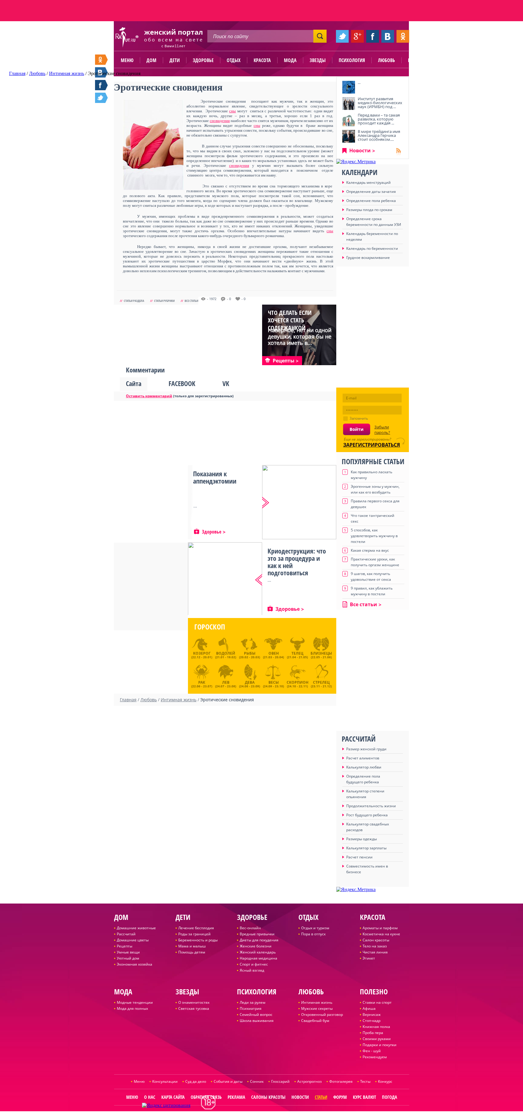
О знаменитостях (193, 1002)
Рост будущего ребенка (367, 815)
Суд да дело (195, 1081)
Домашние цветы (133, 940)
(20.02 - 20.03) (249, 655)
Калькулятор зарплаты (366, 848)
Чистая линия (375, 952)
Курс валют (364, 1097)
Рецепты (124, 946)
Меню (127, 60)
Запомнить (359, 418)
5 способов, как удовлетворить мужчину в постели (374, 535)
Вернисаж (372, 1014)
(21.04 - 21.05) (297, 655)
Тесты (365, 1081)
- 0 (229, 299)
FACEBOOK (182, 383)
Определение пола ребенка (371, 200)
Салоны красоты (268, 1097)
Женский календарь (258, 952)
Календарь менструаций (368, 182)
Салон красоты (376, 940)
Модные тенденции (135, 1002)
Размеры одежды (361, 838)
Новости (360, 150)
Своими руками (377, 1038)
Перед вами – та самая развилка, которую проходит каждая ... (379, 119)
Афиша (369, 1008)
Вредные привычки (257, 934)
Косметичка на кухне (381, 934)
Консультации (165, 1081)
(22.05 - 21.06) (321, 655)
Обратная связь (206, 1097)
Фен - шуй (372, 1050)
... (359, 82)
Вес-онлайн (250, 927)
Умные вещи (128, 952)
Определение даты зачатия (371, 191)
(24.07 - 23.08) (225, 683)
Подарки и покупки (379, 1044)
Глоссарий (280, 1081)
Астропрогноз (309, 1081)
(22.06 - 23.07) (201, 683)
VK (225, 383)
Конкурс (385, 1081)
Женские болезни (255, 946)
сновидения (220, 120)
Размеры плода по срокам (369, 209)
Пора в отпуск (313, 934)
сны (232, 111)
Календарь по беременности (372, 248)
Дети (174, 60)
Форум (340, 1097)
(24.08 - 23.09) (249, 683)
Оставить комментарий (149, 395)
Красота (262, 60)
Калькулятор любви (363, 767)
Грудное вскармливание (368, 257)
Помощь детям (191, 952)
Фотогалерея (341, 1081)
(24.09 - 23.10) (273, 683)
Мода (290, 60)
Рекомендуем (375, 1056)
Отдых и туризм (315, 927)
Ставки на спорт (377, 1002)
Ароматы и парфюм (380, 927)
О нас (149, 1097)
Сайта (133, 383)
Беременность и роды (198, 940)
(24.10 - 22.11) (297, 683)
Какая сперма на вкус (370, 550)
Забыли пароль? (382, 429)
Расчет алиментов (362, 758)
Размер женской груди (366, 749)
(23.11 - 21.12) (321, 683)
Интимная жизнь (316, 1002)
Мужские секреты (317, 1008)
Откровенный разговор (322, 1014)
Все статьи (191, 301)
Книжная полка (376, 1026)
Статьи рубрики (164, 301)
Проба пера (373, 1032)
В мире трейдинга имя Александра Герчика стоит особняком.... (379, 135)
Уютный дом (128, 958)
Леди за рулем (252, 1002)
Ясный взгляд (252, 970)
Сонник (257, 1081)
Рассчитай (126, 934)
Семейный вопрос (256, 1014)
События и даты (228, 1081)
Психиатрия (251, 1008)
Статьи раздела (134, 301)
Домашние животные (136, 927)
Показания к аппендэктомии (214, 477)
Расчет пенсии (359, 857)
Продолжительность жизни (371, 805)
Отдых (234, 60)
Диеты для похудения (259, 940)
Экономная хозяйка (134, 964)
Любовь (386, 60)
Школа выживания (257, 1020)
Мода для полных (132, 1008)
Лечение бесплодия (196, 927)
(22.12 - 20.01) (201, 655)
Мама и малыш (192, 946)
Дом (151, 60)
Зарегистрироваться (371, 444)
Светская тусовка (193, 1008)
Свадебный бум (315, 1020)
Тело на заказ (375, 946)
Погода (389, 1097)
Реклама (236, 1097)
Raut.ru (241, 1114)
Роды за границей (194, 934)
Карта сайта (173, 1097)
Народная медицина (258, 958)
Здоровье (203, 60)
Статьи (321, 1097)
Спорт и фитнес (254, 964)
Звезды (318, 60)
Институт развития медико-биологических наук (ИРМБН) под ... (380, 102)
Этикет (369, 958)
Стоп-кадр (371, 1020)
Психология (352, 60)
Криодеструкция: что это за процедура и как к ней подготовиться (297, 561)
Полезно (417, 60)
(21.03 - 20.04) (273, 655)
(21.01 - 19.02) (225, 655)
